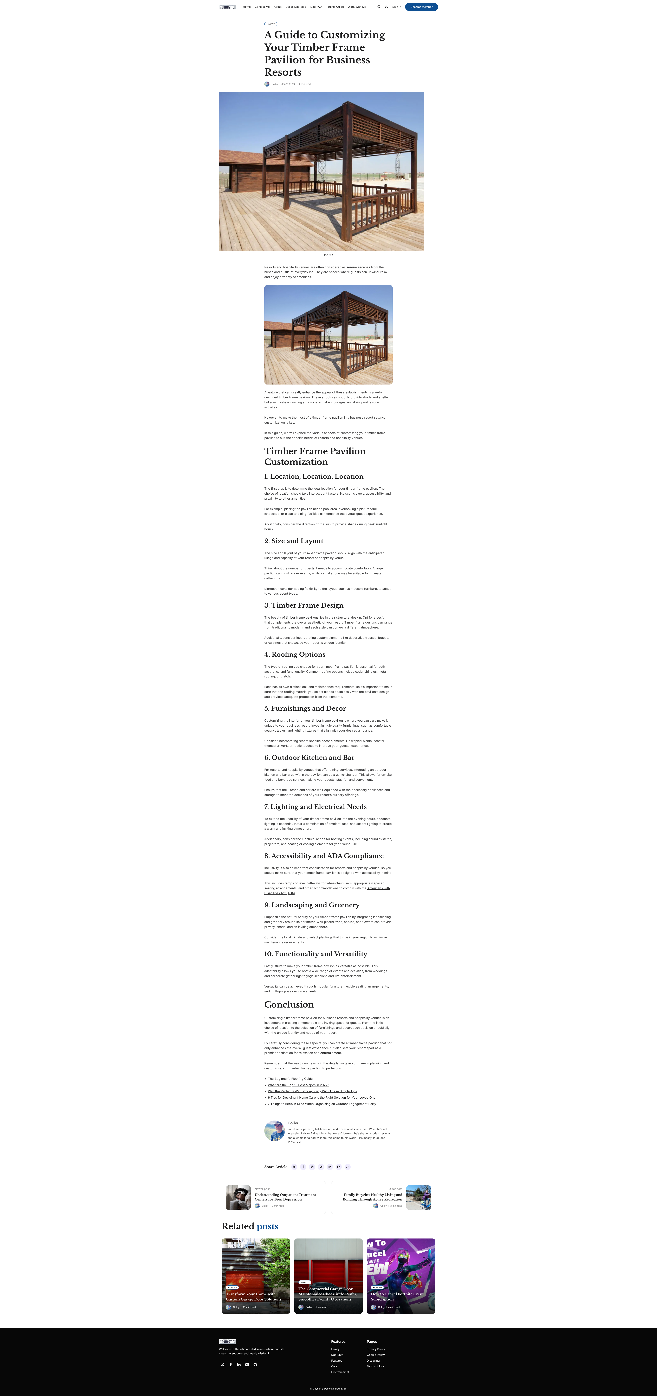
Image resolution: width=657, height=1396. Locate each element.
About (277, 6)
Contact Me (262, 6)
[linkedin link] (238, 1364)
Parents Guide (335, 6)
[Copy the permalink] (348, 1167)
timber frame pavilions (302, 617)
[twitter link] (222, 1364)
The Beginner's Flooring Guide (290, 1078)
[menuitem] (247, 6)
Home (247, 6)
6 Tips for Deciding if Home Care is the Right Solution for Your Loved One (322, 1097)
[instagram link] (247, 1364)
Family (335, 1349)
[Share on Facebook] (303, 1167)
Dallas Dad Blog (296, 6)
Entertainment (340, 1372)
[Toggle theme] (386, 7)
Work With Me (357, 6)
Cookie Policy (376, 1354)
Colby (275, 84)
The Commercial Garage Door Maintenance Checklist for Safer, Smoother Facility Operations (327, 1294)
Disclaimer (373, 1360)
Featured (336, 1360)
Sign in (396, 6)
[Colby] (266, 84)
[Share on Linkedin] (330, 1167)
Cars (334, 1366)
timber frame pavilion (327, 720)
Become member (422, 7)
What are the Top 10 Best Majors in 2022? (298, 1085)
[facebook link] (230, 1364)
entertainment (330, 1053)
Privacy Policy (376, 1349)
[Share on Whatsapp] (321, 1167)
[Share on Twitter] (294, 1167)
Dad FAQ (316, 6)
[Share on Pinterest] (312, 1167)
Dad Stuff (337, 1354)
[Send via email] (339, 1167)
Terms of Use (375, 1366)
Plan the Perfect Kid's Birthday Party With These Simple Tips (312, 1091)
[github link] (255, 1364)
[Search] (379, 7)
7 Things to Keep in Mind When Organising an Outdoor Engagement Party (322, 1104)
